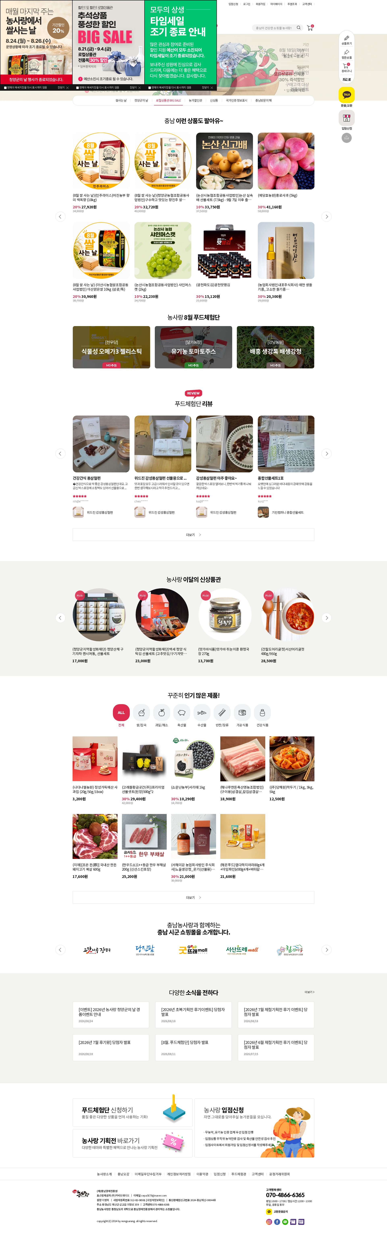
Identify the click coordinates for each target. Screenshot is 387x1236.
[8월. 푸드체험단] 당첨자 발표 (184, 1047)
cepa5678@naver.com (154, 1195)
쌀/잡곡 (141, 724)
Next (326, 217)
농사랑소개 (104, 1174)
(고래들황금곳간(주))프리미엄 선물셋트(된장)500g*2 (143, 789)
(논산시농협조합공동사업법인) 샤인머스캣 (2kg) (101, 287)
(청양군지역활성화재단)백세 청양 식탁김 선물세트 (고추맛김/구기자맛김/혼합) (98, 651)
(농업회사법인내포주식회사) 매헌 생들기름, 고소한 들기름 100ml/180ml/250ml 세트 (223, 287)
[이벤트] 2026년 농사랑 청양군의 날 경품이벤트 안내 (109, 1014)
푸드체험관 (238, 1174)
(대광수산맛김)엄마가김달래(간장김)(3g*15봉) (284, 287)
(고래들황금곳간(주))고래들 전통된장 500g (284, 197)
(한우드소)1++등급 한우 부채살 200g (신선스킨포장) (144, 867)
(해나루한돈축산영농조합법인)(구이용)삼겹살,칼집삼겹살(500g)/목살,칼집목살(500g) (242, 789)
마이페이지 (276, 4)
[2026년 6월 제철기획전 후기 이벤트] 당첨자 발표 (275, 1047)
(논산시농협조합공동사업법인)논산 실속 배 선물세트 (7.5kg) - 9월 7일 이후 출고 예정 (162, 197)
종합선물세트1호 (209, 478)
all (136, 1221)
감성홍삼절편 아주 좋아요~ (154, 478)
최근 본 (347, 79)
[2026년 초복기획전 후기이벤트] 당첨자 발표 (193, 1014)
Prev (60, 217)
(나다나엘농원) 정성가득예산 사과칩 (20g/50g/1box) (95, 789)
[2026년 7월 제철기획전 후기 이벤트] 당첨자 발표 (275, 1014)
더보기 (308, 992)
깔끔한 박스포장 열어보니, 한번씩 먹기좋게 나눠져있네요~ (161, 486)
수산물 (202, 724)
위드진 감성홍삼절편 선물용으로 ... (99, 478)
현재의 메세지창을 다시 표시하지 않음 (27, 87)
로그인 (246, 4)
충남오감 (123, 1174)
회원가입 (260, 4)
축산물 (181, 724)
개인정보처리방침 (179, 1174)
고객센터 (307, 4)
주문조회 (292, 4)
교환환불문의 (280, 1211)
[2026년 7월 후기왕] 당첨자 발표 (105, 1047)
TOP (346, 138)
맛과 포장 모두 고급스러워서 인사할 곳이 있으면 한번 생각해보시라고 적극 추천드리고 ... (100, 486)
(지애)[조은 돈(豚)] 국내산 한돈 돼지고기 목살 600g (95, 867)
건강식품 (262, 724)
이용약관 (202, 1174)
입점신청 (233, 4)
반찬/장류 (222, 724)
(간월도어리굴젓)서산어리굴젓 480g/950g (219, 651)
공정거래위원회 (279, 1174)
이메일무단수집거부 (148, 1174)
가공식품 (242, 724)
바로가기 (132, 1113)
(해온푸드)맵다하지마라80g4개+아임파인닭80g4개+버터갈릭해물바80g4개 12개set (242, 867)
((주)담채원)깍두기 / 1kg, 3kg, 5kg (291, 789)
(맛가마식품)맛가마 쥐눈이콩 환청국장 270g (160, 651)
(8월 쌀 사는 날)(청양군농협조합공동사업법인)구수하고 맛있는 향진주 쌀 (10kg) (100, 197)
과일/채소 (161, 724)
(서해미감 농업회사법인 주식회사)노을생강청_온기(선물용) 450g (193, 867)
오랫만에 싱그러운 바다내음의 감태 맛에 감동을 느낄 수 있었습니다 (223, 486)
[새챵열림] (97, 950)
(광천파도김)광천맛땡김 (151, 285)
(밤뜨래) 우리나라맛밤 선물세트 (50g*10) (283, 651)
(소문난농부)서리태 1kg (188, 787)
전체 (121, 724)
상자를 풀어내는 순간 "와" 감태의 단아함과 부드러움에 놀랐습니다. (286, 486)
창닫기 (61, 87)
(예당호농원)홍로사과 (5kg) (215, 195)
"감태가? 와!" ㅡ (271, 478)
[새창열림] (270, 1222)
